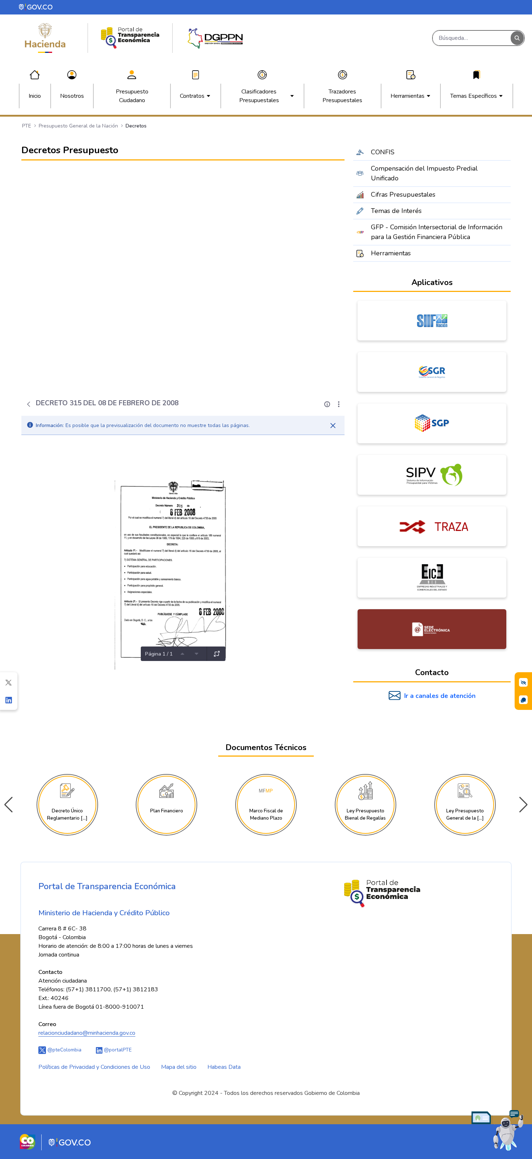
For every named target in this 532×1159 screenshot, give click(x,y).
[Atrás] (28, 404)
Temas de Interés (396, 210)
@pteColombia (63, 1049)
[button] (523, 805)
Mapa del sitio (179, 1067)
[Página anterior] (182, 654)
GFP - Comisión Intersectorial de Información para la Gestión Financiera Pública (436, 232)
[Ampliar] (217, 654)
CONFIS (382, 152)
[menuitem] (35, 96)
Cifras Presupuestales (403, 194)
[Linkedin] (9, 700)
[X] (9, 682)
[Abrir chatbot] (497, 1130)
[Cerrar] (333, 425)
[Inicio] (130, 38)
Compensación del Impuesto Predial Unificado (424, 173)
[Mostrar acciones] (339, 404)
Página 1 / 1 (159, 653)
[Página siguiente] (196, 654)
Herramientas (391, 253)
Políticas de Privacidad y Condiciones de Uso (94, 1067)
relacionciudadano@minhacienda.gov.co (86, 1033)
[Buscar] (517, 38)
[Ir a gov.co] (36, 7)
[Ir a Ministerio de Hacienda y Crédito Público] (45, 38)
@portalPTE (117, 1049)
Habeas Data (224, 1067)
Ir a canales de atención (440, 695)
